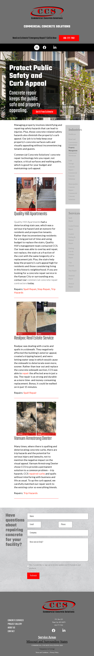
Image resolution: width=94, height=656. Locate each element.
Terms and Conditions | (43, 652)
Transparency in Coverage (47, 649)
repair (25, 373)
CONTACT (11, 631)
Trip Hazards (31, 493)
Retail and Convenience (73, 140)
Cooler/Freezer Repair (74, 227)
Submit (33, 575)
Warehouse (72, 156)
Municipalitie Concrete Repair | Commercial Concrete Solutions (73, 191)
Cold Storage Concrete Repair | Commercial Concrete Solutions (73, 170)
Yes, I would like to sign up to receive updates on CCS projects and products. (55, 566)
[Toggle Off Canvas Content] (36, 47)
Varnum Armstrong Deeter (33, 438)
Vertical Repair (71, 285)
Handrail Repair (72, 277)
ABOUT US (11, 628)
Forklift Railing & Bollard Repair (72, 238)
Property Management (73, 149)
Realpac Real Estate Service (33, 338)
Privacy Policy (54, 652)
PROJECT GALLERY (15, 624)
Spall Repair (30, 289)
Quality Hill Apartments (30, 214)
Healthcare (72, 134)
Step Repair (43, 289)
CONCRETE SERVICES (16, 620)
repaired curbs (37, 473)
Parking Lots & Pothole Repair (71, 253)
